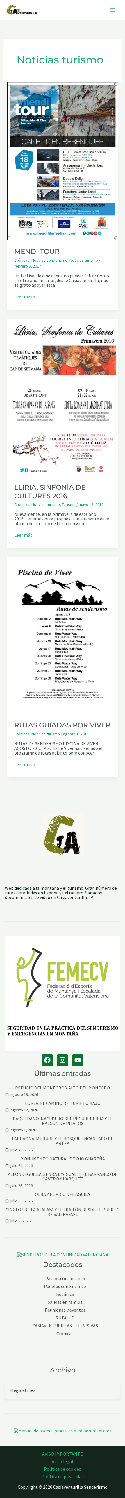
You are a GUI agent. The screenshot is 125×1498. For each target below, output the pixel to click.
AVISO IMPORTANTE (62, 1453)
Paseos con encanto (65, 1278)
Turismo (69, 504)
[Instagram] (62, 1060)
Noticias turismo (83, 260)
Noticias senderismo (49, 260)
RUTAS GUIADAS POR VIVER (62, 725)
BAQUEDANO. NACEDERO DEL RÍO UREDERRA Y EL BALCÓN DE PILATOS (62, 1121)
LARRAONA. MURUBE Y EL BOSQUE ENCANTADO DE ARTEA (62, 1141)
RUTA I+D (65, 1317)
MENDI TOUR (37, 251)
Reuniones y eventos (65, 1310)
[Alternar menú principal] (112, 9)
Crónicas (21, 260)
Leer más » (24, 296)
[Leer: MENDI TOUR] (62, 160)
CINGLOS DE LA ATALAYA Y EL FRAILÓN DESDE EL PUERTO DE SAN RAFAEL (63, 1212)
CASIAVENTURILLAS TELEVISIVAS (65, 1325)
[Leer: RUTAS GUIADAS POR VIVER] (62, 635)
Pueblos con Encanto (65, 1286)
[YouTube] (77, 1060)
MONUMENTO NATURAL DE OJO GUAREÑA (62, 1158)
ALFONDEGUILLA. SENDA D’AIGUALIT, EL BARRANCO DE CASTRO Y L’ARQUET (62, 1176)
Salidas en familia (65, 1302)
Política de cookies (62, 1469)
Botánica (65, 1294)
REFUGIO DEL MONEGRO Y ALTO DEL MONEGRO (62, 1087)
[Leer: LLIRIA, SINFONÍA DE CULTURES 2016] (62, 397)
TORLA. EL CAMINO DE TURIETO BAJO (62, 1103)
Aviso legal (62, 1461)
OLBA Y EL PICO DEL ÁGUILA (62, 1194)
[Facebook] (47, 1060)
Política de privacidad (63, 1476)
